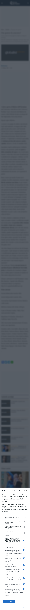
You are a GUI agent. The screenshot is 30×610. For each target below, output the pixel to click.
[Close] (27, 491)
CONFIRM (9, 601)
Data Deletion (6, 607)
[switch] (24, 521)
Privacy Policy (23, 607)
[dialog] (15, 549)
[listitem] (15, 518)
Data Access (15, 607)
